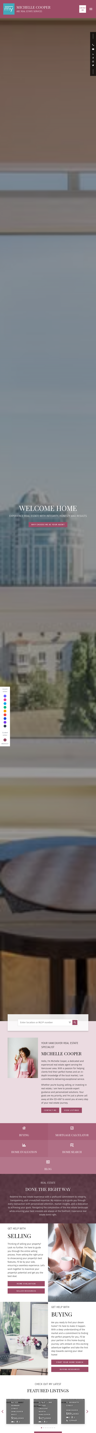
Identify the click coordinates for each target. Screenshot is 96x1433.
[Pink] (5, 699)
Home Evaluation (26, 1284)
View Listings (71, 1110)
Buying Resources (70, 1369)
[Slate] (5, 726)
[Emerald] (5, 707)
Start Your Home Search (69, 1362)
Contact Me (82, 9)
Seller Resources (26, 1291)
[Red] (5, 714)
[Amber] (5, 711)
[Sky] (5, 703)
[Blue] (5, 718)
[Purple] (5, 722)
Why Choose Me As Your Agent (47, 524)
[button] (82, 9)
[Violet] (5, 696)
